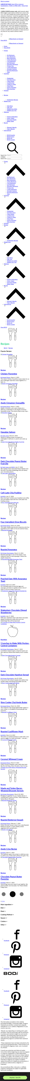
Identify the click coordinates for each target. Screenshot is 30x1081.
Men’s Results (11, 129)
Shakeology (10, 78)
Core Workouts (11, 61)
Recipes (6, 95)
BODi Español (11, 135)
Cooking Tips (10, 83)
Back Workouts (11, 58)
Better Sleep (10, 121)
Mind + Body (10, 118)
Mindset (6, 90)
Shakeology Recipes (12, 99)
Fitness (6, 50)
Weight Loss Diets (12, 109)
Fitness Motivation (12, 116)
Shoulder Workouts (12, 64)
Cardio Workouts (12, 67)
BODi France (10, 136)
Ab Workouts (11, 55)
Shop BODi (4, 40)
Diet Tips (9, 107)
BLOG (5, 348)
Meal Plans (10, 86)
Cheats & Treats (11, 84)
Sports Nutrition (11, 87)
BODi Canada (11, 139)
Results (6, 123)
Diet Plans (10, 106)
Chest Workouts (11, 60)
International (7, 130)
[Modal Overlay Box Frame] (15, 1076)
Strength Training (12, 69)
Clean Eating (10, 81)
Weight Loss (7, 101)
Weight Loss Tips (11, 110)
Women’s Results (12, 127)
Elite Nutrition (11, 89)
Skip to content (5, 1)
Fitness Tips (10, 66)
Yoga (8, 72)
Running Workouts (12, 70)
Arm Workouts (11, 56)
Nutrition (6, 73)
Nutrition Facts (11, 79)
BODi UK (9, 138)
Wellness (6, 112)
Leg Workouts (11, 63)
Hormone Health (11, 119)
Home (5, 46)
